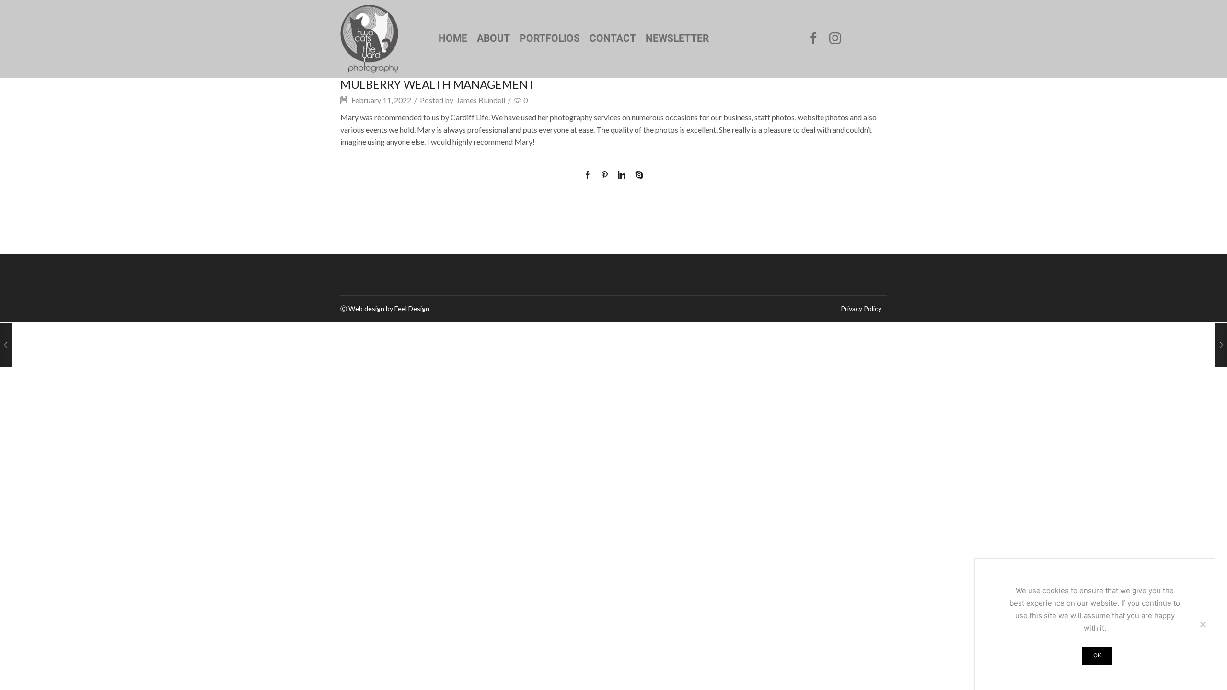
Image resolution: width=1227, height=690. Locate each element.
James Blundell (480, 99)
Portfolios (550, 38)
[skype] (636, 175)
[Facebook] (814, 39)
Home (453, 38)
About (493, 38)
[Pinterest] (604, 175)
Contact (613, 38)
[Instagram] (835, 39)
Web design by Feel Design (388, 308)
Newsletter (677, 38)
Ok (1097, 655)
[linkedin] (621, 175)
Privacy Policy (861, 308)
